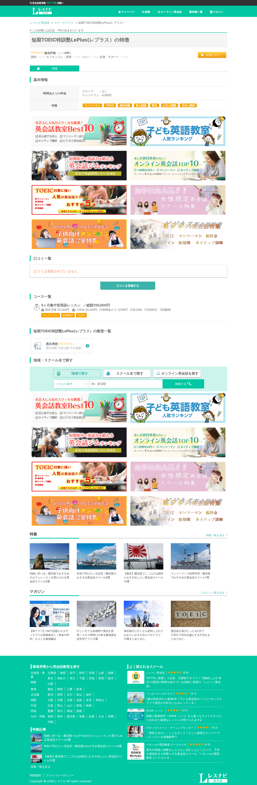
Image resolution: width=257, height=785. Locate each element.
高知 (69, 711)
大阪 (50, 700)
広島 (50, 705)
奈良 (89, 700)
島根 (89, 705)
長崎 (82, 716)
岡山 (60, 705)
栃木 (111, 678)
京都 (69, 700)
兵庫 (60, 700)
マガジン (218, 11)
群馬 (101, 678)
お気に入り (213, 55)
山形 (101, 673)
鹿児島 (71, 716)
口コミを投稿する (127, 285)
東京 (50, 678)
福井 (89, 694)
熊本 (60, 716)
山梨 (50, 683)
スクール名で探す (129, 373)
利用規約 (35, 775)
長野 (60, 694)
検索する (180, 384)
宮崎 (111, 716)
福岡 (50, 716)
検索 (147, 11)
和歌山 (100, 700)
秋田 (82, 673)
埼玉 (72, 678)
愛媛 (50, 711)
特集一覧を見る (215, 535)
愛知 (50, 689)
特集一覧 (197, 11)
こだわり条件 (63, 384)
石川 (69, 694)
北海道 (52, 673)
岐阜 (79, 689)
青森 (63, 673)
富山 (79, 694)
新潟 (50, 694)
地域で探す (79, 373)
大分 (101, 716)
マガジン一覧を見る (212, 592)
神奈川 (61, 678)
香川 (60, 711)
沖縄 (50, 722)
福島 (111, 673)
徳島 (79, 711)
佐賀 (91, 716)
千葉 (82, 678)
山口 (69, 705)
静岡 (60, 689)
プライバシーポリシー (60, 775)
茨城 (91, 678)
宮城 (91, 673)
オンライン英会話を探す (179, 373)
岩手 (72, 673)
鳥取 (79, 705)
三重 (69, 689)
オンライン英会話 (171, 11)
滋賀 (79, 700)
